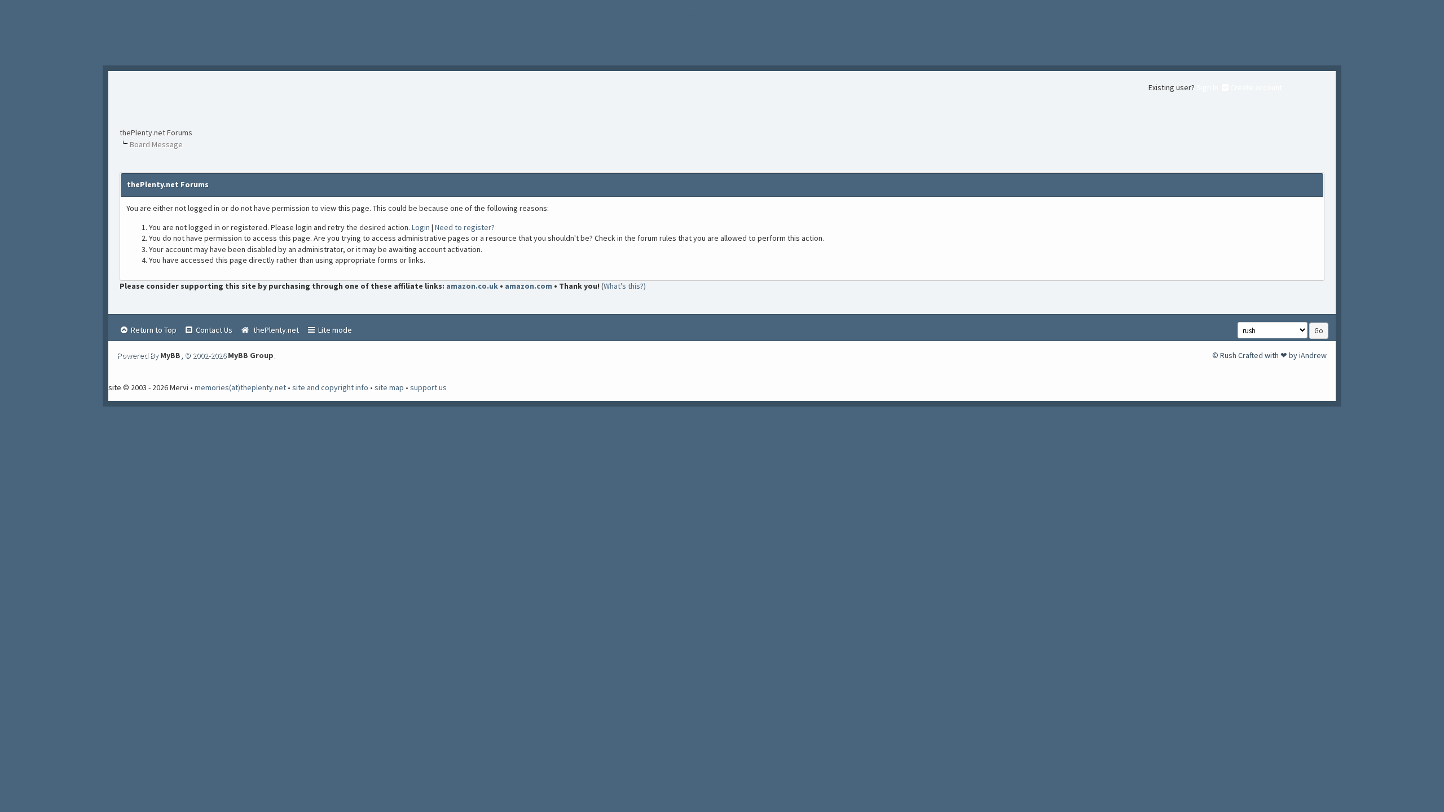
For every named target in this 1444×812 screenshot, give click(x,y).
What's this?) (625, 286)
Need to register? (465, 227)
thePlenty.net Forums (156, 132)
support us (428, 387)
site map (389, 387)
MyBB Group (251, 355)
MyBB (170, 355)
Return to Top (153, 330)
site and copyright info (330, 387)
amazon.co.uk (472, 286)
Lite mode (334, 330)
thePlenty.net (274, 330)
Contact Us (213, 330)
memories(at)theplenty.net (240, 387)
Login (421, 227)
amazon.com (528, 286)
